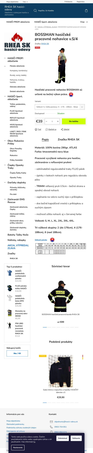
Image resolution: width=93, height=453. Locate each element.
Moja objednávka (12, 2)
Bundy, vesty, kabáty (18, 75)
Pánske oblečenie (17, 66)
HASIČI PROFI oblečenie (15, 60)
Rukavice (13, 155)
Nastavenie (18, 447)
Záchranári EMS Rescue (16, 201)
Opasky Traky (15, 177)
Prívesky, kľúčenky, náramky (18, 188)
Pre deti (13, 194)
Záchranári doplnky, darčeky (18, 228)
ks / (17, 353)
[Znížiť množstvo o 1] (46, 121)
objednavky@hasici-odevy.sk (66, 421)
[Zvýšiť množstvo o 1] (58, 121)
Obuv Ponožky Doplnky (16, 149)
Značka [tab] (69, 139)
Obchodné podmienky (15, 424)
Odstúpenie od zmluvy (15, 431)
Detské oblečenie (17, 91)
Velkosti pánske (41, 240)
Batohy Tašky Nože (18, 234)
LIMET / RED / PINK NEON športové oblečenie (18, 133)
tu (34, 442)
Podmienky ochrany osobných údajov (21, 427)
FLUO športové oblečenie (16, 112)
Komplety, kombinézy (18, 70)
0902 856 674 (60, 432)
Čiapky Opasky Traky (16, 167)
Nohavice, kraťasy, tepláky (17, 81)
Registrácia (80, 2)
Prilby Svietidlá (16, 160)
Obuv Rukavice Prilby (16, 142)
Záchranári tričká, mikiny (17, 215)
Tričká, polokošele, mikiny (18, 105)
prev (36, 303)
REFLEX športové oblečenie (17, 119)
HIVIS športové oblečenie (16, 125)
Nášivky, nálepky (17, 240)
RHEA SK (45, 43)
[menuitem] (18, 22)
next (85, 303)
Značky (11, 253)
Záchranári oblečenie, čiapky (19, 208)
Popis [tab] (45, 139)
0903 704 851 (60, 427)
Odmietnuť (62, 438)
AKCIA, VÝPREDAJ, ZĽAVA (18, 247)
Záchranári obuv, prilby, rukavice (17, 221)
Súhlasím (76, 438)
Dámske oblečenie (17, 87)
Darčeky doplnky (17, 182)
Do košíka (73, 121)
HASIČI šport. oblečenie (15, 98)
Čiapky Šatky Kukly (18, 173)
